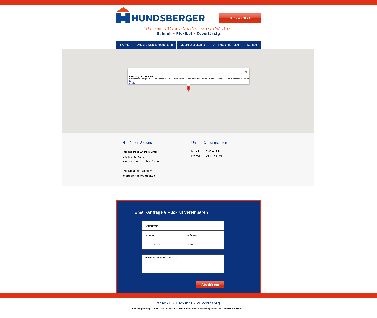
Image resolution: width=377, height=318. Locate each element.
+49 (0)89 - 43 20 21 (140, 171)
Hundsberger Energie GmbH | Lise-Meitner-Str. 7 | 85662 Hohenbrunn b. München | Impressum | (177, 308)
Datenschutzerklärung (233, 308)
